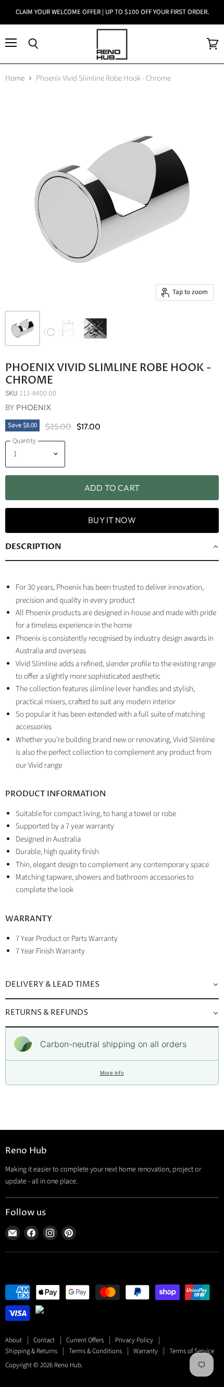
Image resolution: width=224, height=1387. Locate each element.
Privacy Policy (134, 1340)
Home (14, 78)
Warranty (145, 1351)
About (13, 1340)
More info (112, 1073)
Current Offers (85, 1340)
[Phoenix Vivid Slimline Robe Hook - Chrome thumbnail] (22, 328)
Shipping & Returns (31, 1351)
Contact (44, 1340)
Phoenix (33, 407)
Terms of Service (191, 1351)
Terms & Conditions (95, 1351)
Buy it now (112, 520)
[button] (112, 547)
